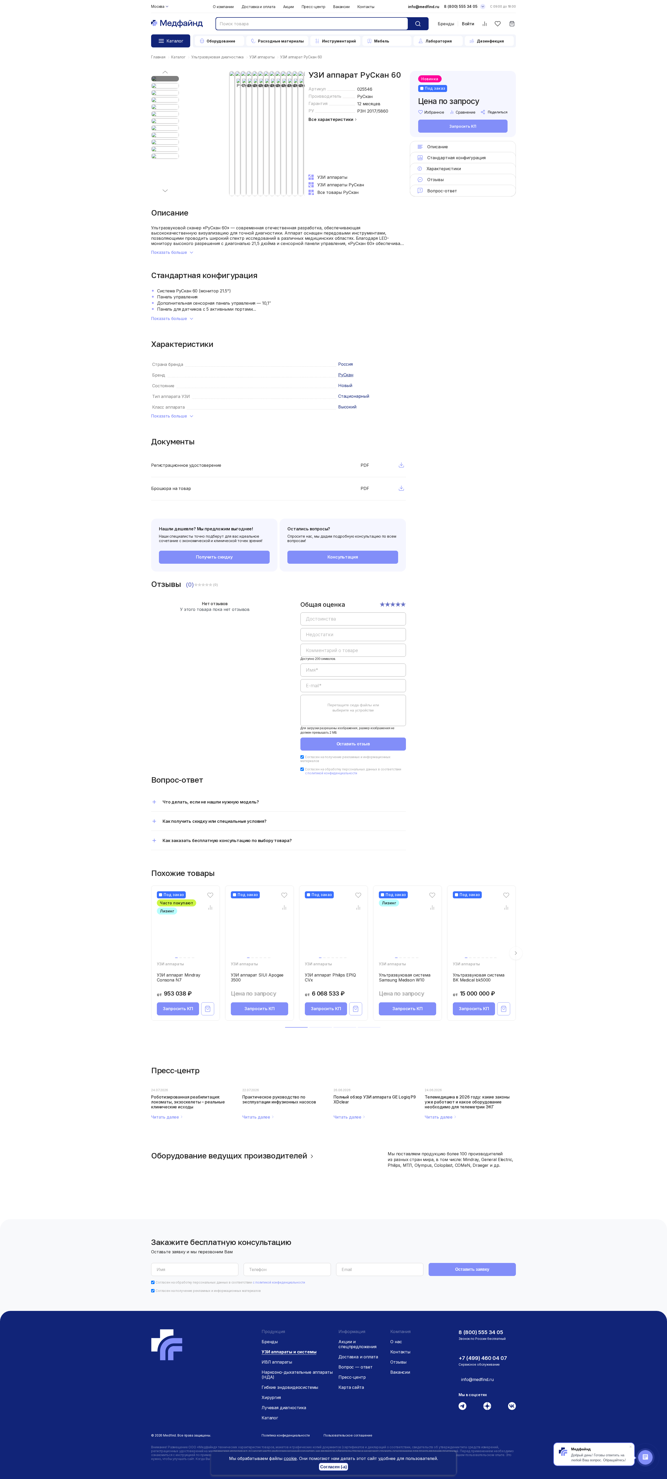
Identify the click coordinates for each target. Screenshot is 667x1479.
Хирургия (271, 1397)
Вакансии (341, 6)
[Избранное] (497, 24)
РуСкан (365, 96)
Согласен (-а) (333, 1467)
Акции (288, 6)
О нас (396, 1341)
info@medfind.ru (423, 6)
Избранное (434, 112)
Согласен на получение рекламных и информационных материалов (208, 1291)
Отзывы (398, 1362)
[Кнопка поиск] (418, 24)
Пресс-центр (313, 6)
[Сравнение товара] (210, 908)
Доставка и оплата (259, 6)
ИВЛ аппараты (277, 1362)
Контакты (365, 6)
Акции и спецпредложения (357, 1344)
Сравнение (465, 112)
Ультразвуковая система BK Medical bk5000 (478, 977)
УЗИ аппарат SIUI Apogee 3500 (257, 977)
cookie (290, 1458)
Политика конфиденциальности (286, 1435)
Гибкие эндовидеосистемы (290, 1387)
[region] (353, 667)
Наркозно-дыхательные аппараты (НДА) (297, 1375)
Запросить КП (462, 126)
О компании (223, 6)
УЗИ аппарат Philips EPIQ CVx (330, 977)
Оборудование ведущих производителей (229, 1155)
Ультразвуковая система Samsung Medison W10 (404, 977)
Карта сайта (351, 1387)
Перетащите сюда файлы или (353, 707)
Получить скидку (214, 557)
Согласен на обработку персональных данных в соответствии (353, 771)
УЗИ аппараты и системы (289, 1351)
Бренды (446, 23)
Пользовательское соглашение (348, 1435)
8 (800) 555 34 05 (461, 6)
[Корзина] (512, 24)
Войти (468, 23)
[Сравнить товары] (484, 24)
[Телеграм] (462, 1406)
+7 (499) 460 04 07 (483, 1358)
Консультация (343, 557)
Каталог (270, 1417)
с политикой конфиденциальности (331, 773)
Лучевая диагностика (284, 1407)
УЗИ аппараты (170, 964)
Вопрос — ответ (355, 1367)
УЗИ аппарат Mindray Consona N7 (178, 977)
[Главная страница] (177, 24)
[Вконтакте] (512, 1406)
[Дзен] (487, 1406)
